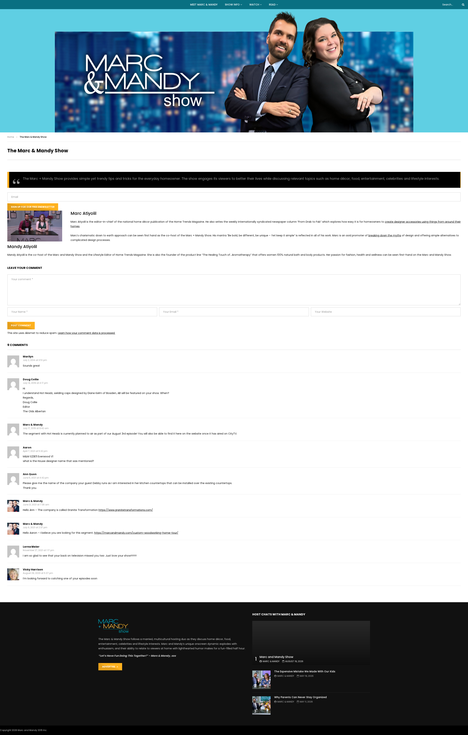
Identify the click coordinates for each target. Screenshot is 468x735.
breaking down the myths (384, 235)
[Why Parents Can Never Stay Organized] (261, 705)
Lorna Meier (31, 547)
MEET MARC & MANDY (204, 4)
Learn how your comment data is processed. (86, 333)
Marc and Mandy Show (276, 657)
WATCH (254, 4)
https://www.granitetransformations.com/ (126, 510)
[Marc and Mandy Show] (234, 70)
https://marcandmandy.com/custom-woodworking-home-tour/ (136, 533)
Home (10, 136)
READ (272, 4)
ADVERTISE (109, 666)
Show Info (232, 4)
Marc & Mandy (271, 661)
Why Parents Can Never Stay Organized (300, 697)
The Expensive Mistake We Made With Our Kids (304, 671)
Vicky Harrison (33, 569)
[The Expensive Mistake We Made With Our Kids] (261, 680)
